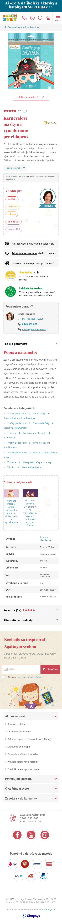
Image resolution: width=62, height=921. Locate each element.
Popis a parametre (15, 344)
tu (14, 179)
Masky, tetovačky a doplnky (37, 462)
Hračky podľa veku (17, 442)
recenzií (23, 279)
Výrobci (11, 467)
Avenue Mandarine (31, 467)
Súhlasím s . (25, 677)
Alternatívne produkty (18, 620)
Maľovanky (9, 437)
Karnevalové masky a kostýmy (23, 27)
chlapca (12, 214)
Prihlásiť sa (50, 669)
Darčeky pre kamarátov (15, 427)
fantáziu (12, 199)
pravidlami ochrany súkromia (30, 677)
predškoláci (14, 229)
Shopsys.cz (49, 909)
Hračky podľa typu (17, 413)
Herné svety (39, 413)
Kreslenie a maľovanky (35, 432)
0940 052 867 (29, 324)
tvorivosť (12, 206)
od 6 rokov (13, 221)
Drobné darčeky (41, 423)
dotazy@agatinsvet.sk (34, 329)
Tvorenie (12, 432)
